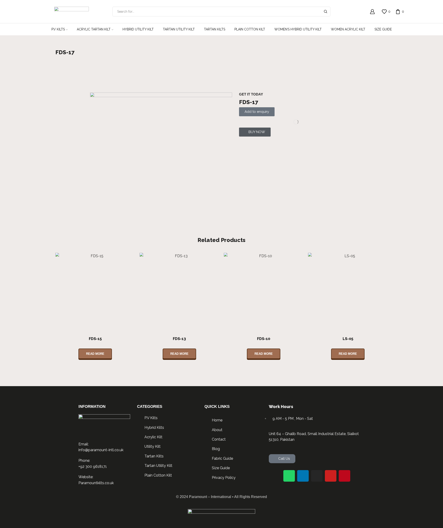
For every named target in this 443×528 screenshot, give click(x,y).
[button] (255, 132)
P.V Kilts (58, 29)
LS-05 (348, 339)
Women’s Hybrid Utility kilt (298, 29)
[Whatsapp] (289, 476)
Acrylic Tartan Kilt (94, 29)
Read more (95, 353)
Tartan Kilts (214, 29)
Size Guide (383, 29)
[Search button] (325, 11)
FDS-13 (179, 339)
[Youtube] (330, 476)
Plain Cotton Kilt (249, 29)
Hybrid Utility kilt (138, 29)
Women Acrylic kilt (348, 29)
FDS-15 (95, 339)
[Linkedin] (303, 476)
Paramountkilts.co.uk (96, 483)
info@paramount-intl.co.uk (100, 450)
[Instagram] (317, 476)
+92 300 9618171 (92, 466)
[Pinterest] (344, 476)
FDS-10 (263, 339)
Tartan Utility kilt (179, 29)
